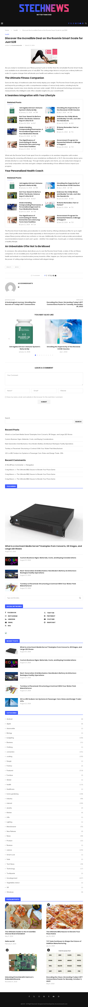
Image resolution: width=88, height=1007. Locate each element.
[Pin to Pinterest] (53, 276)
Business (45, 742)
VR (45, 887)
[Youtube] (80, 23)
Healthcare (45, 789)
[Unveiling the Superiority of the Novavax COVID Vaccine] (50, 110)
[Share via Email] (55, 276)
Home (7, 30)
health (16, 30)
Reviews (45, 845)
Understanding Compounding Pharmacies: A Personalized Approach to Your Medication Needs (31, 130)
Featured (45, 770)
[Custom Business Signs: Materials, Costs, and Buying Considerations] (11, 561)
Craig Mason (9, 470)
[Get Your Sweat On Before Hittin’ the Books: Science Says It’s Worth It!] (12, 120)
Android (45, 719)
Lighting (45, 822)
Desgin (45, 761)
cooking (45, 756)
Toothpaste (45, 873)
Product (45, 841)
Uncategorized (45, 878)
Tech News (45, 864)
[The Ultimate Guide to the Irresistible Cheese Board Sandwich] (23, 917)
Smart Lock (45, 855)
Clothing (45, 747)
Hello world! (10, 941)
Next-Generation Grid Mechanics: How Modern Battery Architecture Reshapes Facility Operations (39, 444)
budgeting (45, 738)
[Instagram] (73, 23)
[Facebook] (68, 23)
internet (45, 803)
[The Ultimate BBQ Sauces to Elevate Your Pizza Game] (64, 917)
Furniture (45, 775)
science (45, 850)
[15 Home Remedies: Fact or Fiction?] (50, 129)
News (17, 267)
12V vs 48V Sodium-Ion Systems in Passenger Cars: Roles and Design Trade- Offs (34, 453)
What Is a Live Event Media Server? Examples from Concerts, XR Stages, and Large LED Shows (38, 434)
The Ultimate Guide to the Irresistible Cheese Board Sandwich (20, 933)
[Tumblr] (48, 996)
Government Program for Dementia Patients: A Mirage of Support (68, 142)
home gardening (45, 794)
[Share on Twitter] (51, 276)
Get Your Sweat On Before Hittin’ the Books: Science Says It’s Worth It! (30, 118)
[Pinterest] (76, 23)
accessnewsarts (16, 45)
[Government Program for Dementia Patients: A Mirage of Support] (50, 143)
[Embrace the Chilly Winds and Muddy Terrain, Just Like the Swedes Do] (50, 120)
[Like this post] (46, 276)
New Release (45, 831)
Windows (45, 892)
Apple (45, 724)
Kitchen (45, 812)
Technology (45, 869)
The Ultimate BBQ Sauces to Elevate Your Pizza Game (36, 470)
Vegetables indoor (45, 883)
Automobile (45, 728)
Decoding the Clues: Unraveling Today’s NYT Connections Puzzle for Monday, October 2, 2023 (64, 979)
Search (7, 418)
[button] (9, 339)
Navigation (30, 465)
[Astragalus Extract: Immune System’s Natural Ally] (12, 110)
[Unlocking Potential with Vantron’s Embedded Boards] (23, 962)
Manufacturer (45, 827)
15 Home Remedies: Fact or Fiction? (68, 128)
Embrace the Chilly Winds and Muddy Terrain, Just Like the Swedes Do (68, 118)
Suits (45, 859)
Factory (45, 766)
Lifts (45, 817)
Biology (45, 733)
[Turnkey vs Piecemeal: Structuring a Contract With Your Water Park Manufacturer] (11, 587)
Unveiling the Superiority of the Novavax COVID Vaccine (68, 109)
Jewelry (45, 808)
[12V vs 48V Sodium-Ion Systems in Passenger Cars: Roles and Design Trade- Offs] (11, 702)
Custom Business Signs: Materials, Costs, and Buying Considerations (29, 439)
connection (45, 752)
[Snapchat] (82, 23)
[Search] (86, 23)
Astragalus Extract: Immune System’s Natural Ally (30, 109)
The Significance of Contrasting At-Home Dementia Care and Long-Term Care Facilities (29, 143)
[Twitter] (71, 23)
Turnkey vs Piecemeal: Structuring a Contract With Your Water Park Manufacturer (34, 448)
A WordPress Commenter (14, 465)
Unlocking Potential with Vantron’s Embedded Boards (19, 978)
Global (45, 780)
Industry (45, 799)
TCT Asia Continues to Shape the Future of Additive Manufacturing (63, 942)
